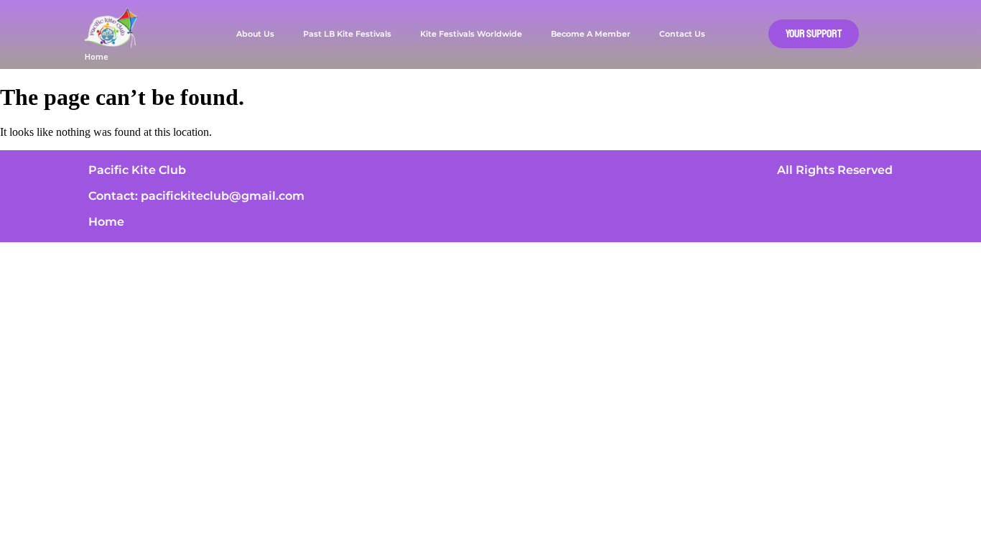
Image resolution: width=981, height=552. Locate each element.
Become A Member (591, 34)
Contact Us (682, 34)
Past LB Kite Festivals (347, 34)
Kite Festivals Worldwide (471, 34)
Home (96, 56)
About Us (255, 34)
